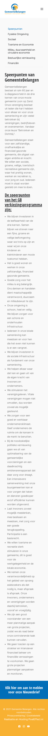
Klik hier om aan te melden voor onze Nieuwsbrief (24, 689)
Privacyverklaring (16, 715)
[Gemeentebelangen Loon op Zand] (15, 9)
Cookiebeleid (33, 715)
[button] (42, 9)
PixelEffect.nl (35, 719)
